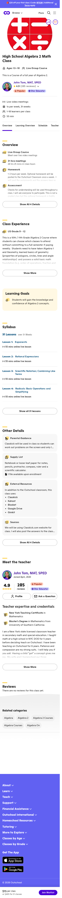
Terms (27, 5)
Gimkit (11, 512)
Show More (30, 273)
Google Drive (15, 508)
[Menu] (54, 12)
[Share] (48, 22)
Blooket (12, 504)
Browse (16, 12)
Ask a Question (46, 596)
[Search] (48, 12)
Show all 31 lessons (30, 411)
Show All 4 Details (30, 204)
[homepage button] (7, 13)
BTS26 (40, 2)
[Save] (55, 22)
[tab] (7, 125)
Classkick (13, 497)
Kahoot (11, 501)
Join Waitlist (48, 892)
